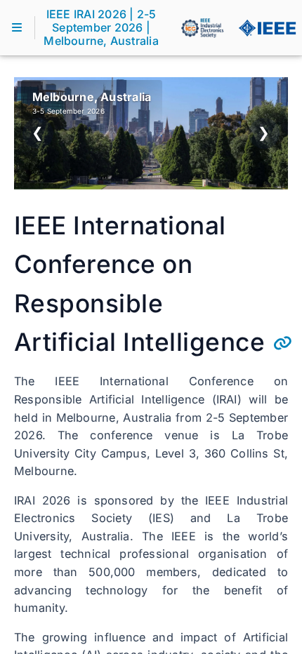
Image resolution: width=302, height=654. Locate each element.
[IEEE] (266, 28)
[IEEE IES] (202, 28)
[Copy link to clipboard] (282, 343)
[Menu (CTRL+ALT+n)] (17, 27)
